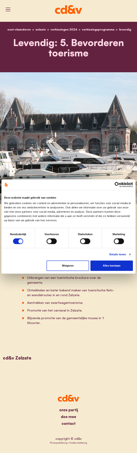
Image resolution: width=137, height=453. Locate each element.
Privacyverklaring (58, 442)
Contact (69, 423)
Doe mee (68, 416)
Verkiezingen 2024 (63, 29)
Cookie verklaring (78, 442)
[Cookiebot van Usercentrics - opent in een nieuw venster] (117, 184)
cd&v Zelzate (17, 358)
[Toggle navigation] (8, 9)
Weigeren (68, 265)
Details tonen (117, 254)
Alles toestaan (111, 265)
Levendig (125, 29)
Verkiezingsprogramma (98, 29)
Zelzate (40, 29)
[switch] (52, 241)
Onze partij (68, 410)
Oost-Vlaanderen (19, 29)
